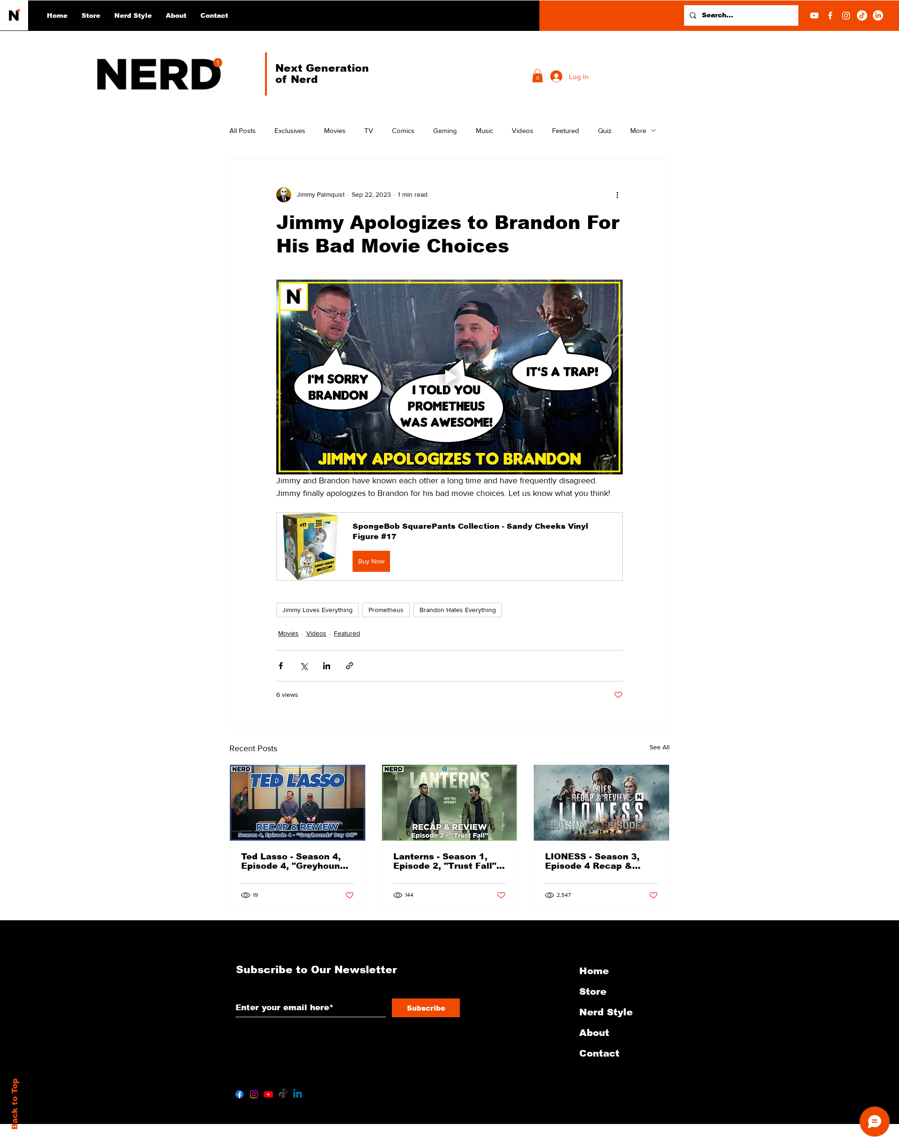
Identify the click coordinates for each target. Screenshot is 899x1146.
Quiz (605, 130)
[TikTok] (862, 15)
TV (368, 130)
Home (594, 971)
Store (592, 991)
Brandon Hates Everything (458, 610)
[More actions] (617, 194)
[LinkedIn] (878, 15)
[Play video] (449, 377)
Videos (522, 130)
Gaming (445, 130)
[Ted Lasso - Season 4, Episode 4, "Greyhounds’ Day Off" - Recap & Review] (297, 803)
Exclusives (289, 130)
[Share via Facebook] (280, 665)
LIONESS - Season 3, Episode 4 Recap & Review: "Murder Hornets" (592, 861)
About (594, 1033)
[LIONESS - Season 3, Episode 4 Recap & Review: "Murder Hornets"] (601, 803)
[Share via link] (349, 665)
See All (659, 747)
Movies (335, 130)
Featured (565, 130)
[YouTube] (814, 15)
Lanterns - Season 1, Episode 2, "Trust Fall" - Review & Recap (447, 861)
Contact (599, 1053)
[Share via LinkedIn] (326, 665)
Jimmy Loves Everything (317, 610)
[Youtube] (268, 1094)
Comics (403, 130)
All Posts (242, 130)
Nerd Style (606, 1012)
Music (484, 130)
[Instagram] (846, 15)
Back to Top (14, 1104)
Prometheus (386, 610)
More (638, 130)
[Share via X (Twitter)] (303, 665)
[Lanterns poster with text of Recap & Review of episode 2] (449, 803)
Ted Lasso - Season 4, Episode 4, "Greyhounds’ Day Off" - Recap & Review (297, 861)
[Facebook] (830, 15)
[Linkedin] (297, 1094)
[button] (133, 15)
